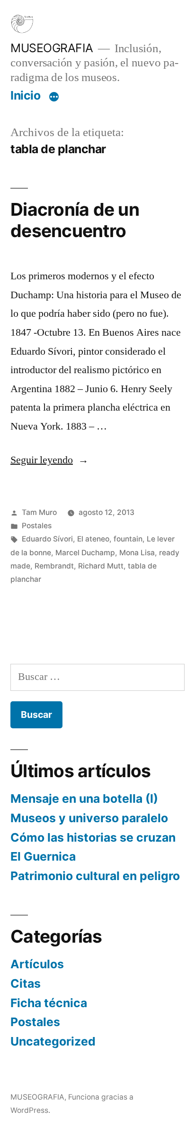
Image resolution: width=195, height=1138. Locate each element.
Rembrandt (54, 565)
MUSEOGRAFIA (51, 48)
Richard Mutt (101, 565)
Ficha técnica (48, 1003)
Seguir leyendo (49, 460)
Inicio (25, 95)
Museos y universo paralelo (89, 818)
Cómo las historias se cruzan (93, 837)
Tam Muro (39, 512)
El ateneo (93, 538)
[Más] (54, 97)
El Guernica (43, 856)
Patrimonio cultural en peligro (95, 876)
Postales (37, 525)
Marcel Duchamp (85, 552)
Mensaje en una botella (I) (84, 798)
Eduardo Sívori (47, 538)
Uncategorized (53, 1041)
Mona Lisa (137, 552)
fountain (128, 538)
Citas (25, 983)
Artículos (37, 964)
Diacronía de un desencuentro (74, 220)
